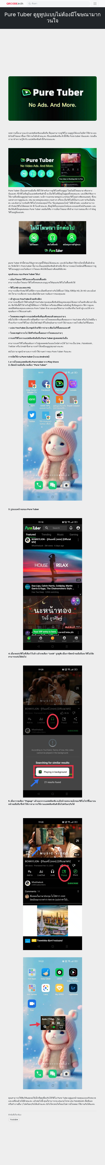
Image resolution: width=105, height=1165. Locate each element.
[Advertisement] (52, 49)
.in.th (14, 3)
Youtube (14, 1119)
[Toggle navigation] (95, 3)
